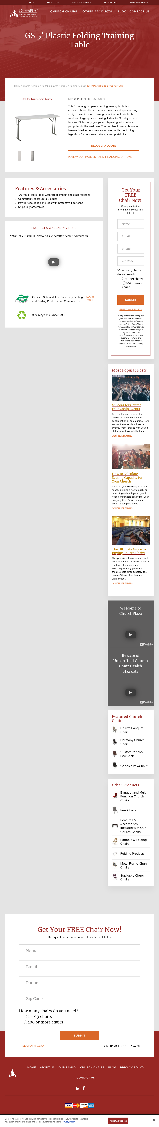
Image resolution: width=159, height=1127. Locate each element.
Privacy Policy (69, 1121)
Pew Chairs (128, 810)
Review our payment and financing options (100, 157)
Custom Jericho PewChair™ (131, 753)
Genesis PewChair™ (134, 765)
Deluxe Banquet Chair (131, 729)
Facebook (84, 1088)
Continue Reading (122, 436)
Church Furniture (31, 86)
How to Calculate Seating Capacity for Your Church (127, 477)
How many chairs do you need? (129, 272)
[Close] (154, 1120)
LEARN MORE (90, 298)
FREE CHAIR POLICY (130, 309)
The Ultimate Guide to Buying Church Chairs (129, 551)
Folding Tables (77, 86)
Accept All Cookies (118, 1120)
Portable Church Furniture (55, 86)
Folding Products (132, 853)
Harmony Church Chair (132, 741)
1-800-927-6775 (129, 1045)
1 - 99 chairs (134, 279)
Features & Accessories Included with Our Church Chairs (133, 826)
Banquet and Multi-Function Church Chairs (133, 796)
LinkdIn (78, 1088)
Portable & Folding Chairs (133, 841)
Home (17, 86)
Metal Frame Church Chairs (134, 865)
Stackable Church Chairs (132, 877)
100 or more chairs (45, 1022)
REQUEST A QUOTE (103, 145)
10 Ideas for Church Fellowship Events (126, 407)
